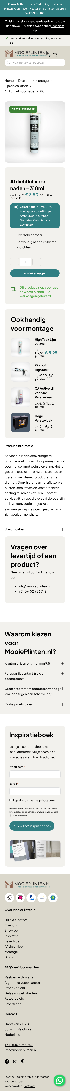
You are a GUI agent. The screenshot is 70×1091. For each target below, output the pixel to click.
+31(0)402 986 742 (32, 591)
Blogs (9, 957)
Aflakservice (14, 946)
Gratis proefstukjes (19, 704)
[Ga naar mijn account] (48, 57)
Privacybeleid (15, 812)
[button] (60, 106)
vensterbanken (49, 488)
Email (14, 783)
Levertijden (13, 941)
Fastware (29, 1085)
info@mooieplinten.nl (34, 586)
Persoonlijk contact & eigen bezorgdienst (25, 676)
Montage (11, 952)
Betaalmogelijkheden (21, 993)
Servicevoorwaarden (37, 812)
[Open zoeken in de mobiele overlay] (35, 62)
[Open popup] (59, 1080)
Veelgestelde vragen (20, 977)
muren (21, 493)
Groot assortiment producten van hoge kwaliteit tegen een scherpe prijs (33, 691)
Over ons (11, 925)
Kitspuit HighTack (42, 367)
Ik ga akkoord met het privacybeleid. (36, 800)
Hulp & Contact (16, 920)
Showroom (13, 930)
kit (22, 461)
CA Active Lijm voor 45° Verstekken (46, 392)
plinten (10, 488)
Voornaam (17, 766)
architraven (24, 488)
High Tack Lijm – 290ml (47, 341)
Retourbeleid (14, 998)
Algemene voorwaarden (22, 982)
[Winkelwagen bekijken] (55, 55)
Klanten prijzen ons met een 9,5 (27, 663)
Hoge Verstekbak (43, 418)
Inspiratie (11, 936)
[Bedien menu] (62, 55)
